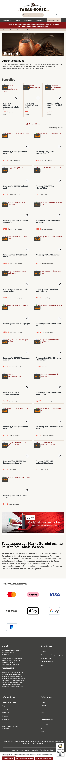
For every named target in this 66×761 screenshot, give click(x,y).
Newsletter (5, 712)
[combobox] (31, 15)
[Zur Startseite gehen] (33, 7)
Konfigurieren (8, 758)
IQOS (42, 731)
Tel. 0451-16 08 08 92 (8, 662)
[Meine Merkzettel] (56, 14)
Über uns (5, 716)
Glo (42, 728)
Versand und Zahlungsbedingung (52, 655)
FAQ (3, 706)
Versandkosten (38, 741)
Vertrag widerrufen (47, 661)
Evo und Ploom (46, 725)
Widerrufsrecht (46, 658)
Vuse (42, 712)
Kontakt (43, 651)
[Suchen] (42, 15)
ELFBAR (43, 706)
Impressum (5, 723)
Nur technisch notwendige (24, 758)
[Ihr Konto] (60, 14)
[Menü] (63, 744)
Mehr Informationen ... (9, 756)
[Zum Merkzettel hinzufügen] (16, 98)
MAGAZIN (5, 709)
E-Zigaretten (46, 697)
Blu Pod (43, 702)
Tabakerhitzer (47, 720)
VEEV (42, 709)
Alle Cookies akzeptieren (44, 758)
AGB (42, 665)
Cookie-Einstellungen (9, 702)
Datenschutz (6, 719)
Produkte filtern (34, 124)
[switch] (60, 755)
